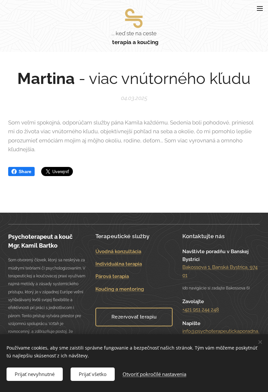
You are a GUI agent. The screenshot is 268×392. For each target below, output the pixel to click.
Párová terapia (112, 276)
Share (25, 171)
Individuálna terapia (118, 264)
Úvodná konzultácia (118, 251)
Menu (259, 8)
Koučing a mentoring (119, 289)
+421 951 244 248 (200, 310)
